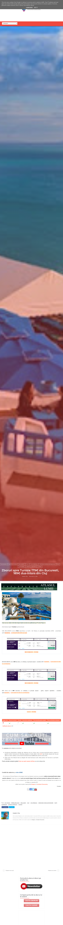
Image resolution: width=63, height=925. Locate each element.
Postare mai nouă (10, 870)
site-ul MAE (19, 772)
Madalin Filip (25, 576)
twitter (12, 807)
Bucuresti (21, 564)
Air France (4, 564)
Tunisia (39, 566)
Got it (36, 7)
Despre (33, 819)
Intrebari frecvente (40, 819)
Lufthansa (21, 566)
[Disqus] (31, 844)
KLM (58, 564)
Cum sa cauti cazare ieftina (27, 761)
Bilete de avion (13, 564)
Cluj (27, 564)
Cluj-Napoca (34, 564)
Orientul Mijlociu (31, 566)
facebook (5, 807)
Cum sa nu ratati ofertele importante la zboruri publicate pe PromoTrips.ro (24, 623)
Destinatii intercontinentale (47, 564)
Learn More (29, 7)
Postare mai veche (52, 870)
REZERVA (7, 633)
